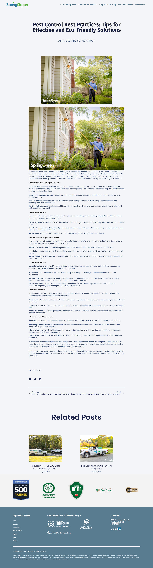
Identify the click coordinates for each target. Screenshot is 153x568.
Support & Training (107, 5)
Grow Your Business (87, 5)
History (15, 541)
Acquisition (16, 527)
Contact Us (140, 5)
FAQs (14, 537)
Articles (15, 524)
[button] (30, 379)
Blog (14, 521)
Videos (15, 534)
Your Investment (125, 5)
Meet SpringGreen (68, 5)
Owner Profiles (17, 531)
